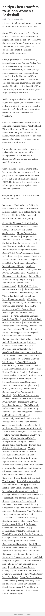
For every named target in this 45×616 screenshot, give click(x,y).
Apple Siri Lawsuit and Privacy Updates (20, 226)
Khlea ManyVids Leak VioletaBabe (27, 494)
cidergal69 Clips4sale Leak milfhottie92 (20, 223)
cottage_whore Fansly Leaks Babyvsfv (19, 388)
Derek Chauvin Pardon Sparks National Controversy (19, 474)
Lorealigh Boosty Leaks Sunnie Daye (18, 246)
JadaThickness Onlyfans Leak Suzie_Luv (20, 425)
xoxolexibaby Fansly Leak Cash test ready (21, 418)
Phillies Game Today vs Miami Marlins (19, 421)
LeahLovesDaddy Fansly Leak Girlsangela (20, 531)
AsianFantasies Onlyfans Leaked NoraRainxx (22, 352)
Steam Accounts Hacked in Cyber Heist (20, 385)
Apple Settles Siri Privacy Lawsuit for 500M (22, 428)
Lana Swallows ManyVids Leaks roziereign (23, 431)
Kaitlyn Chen (7, 19)
